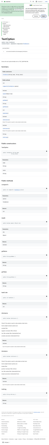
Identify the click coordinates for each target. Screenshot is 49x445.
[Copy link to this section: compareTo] (9, 185)
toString (5, 137)
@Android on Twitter (21, 421)
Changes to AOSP (8, 12)
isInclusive (6, 128)
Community (11, 439)
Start (43, 16)
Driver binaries (4, 431)
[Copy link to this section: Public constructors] (17, 143)
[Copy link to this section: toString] (7, 389)
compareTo (5, 86)
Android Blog (20, 425)
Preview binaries (5, 427)
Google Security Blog (21, 427)
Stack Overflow (36, 431)
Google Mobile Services (38, 429)
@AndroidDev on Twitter (22, 423)
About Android (5, 439)
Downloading (4, 425)
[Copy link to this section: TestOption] (9, 147)
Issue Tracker (35, 433)
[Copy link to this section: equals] (6, 218)
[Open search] (31, 1)
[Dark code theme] (46, 151)
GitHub (3, 433)
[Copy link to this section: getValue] (8, 272)
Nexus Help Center (37, 425)
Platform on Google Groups (22, 429)
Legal (16, 439)
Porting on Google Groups (22, 433)
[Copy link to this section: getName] (8, 251)
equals (4, 93)
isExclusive (6, 119)
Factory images (5, 429)
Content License (37, 412)
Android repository (5, 421)
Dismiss (36, 16)
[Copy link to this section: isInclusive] (8, 351)
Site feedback (30, 439)
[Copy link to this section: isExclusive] (9, 313)
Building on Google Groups (22, 431)
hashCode (5, 113)
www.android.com (37, 427)
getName (5, 100)
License (20, 439)
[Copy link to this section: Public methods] (14, 181)
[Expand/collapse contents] (9, 22)
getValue (5, 106)
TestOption (26, 43)
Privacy (24, 439)
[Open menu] (2, 1)
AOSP (3, 18)
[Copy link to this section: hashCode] (8, 292)
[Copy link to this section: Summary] (9, 67)
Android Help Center (37, 421)
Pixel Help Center (36, 423)
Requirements (4, 423)
